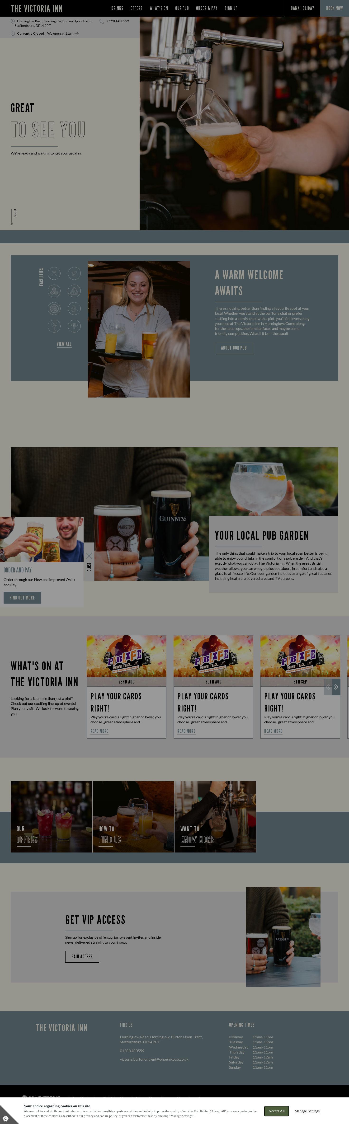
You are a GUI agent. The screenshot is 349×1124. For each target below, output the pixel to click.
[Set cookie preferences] (9, 1114)
